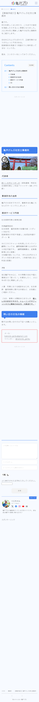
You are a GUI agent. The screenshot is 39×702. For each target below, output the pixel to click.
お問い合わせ (17, 696)
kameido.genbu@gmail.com (15, 336)
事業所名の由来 (15, 77)
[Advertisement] (19, 120)
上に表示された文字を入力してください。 (19, 481)
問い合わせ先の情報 (16, 87)
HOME (3, 691)
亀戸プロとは (7, 696)
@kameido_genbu (22, 339)
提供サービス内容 (16, 80)
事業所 (14, 9)
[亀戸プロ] (19, 3)
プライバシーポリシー (29, 696)
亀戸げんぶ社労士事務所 (18, 71)
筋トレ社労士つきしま (11, 183)
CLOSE (31, 65)
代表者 (12, 74)
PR (11, 83)
